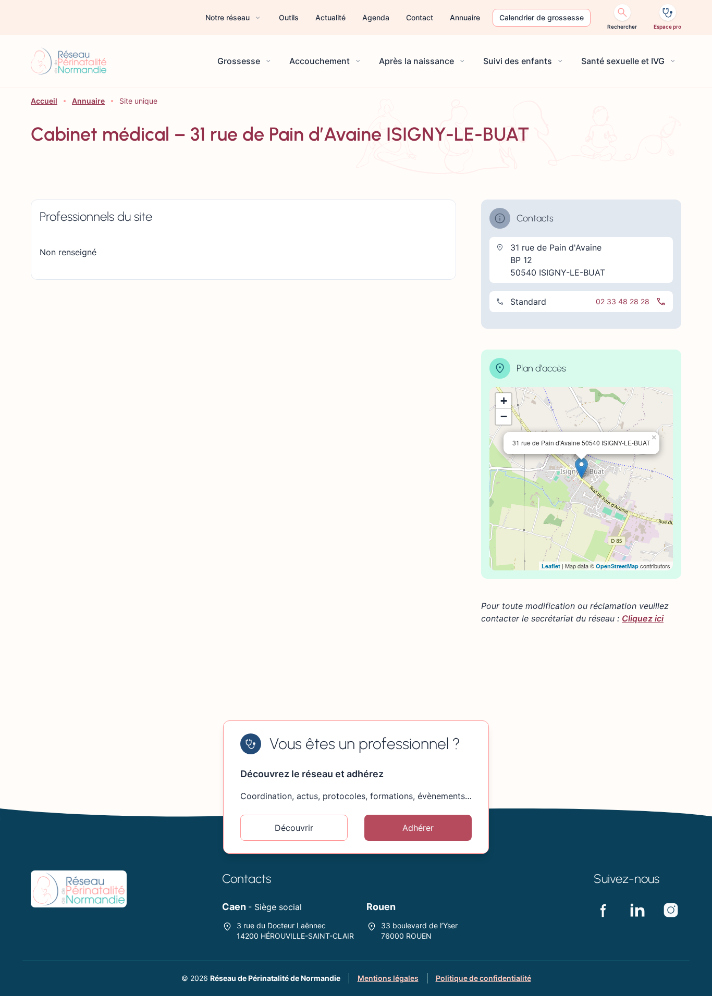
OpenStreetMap (617, 566)
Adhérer (418, 828)
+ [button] (503, 400)
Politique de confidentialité (483, 978)
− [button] (503, 416)
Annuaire (88, 100)
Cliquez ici (643, 618)
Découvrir (294, 828)
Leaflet (551, 566)
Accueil (44, 100)
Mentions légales (388, 978)
